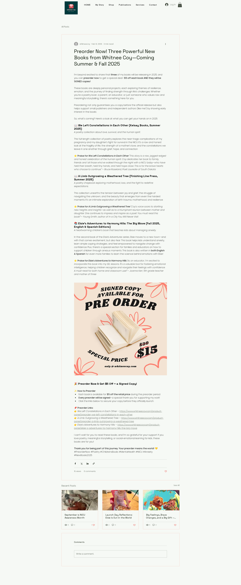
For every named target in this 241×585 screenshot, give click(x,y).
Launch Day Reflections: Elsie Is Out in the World (118, 516)
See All (176, 485)
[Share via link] (94, 463)
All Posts (65, 26)
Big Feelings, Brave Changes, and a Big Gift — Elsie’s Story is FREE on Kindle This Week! (160, 516)
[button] (180, 4)
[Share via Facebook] (75, 463)
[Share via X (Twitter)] (81, 463)
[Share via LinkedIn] (87, 463)
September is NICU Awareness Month (75, 516)
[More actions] (165, 43)
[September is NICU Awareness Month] (80, 500)
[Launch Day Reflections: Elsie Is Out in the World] (120, 500)
